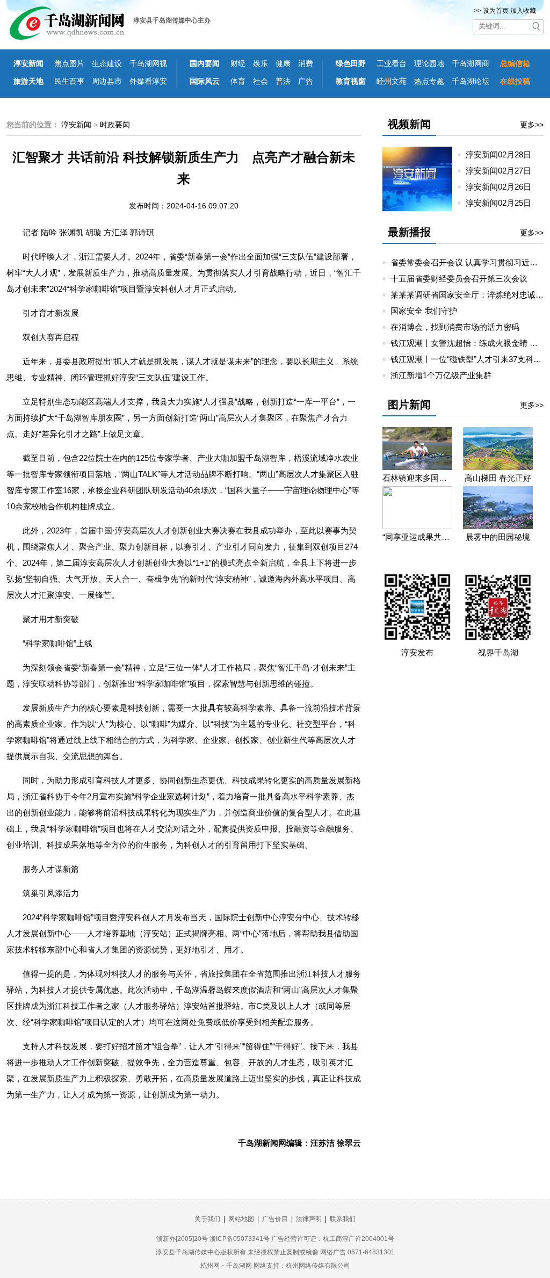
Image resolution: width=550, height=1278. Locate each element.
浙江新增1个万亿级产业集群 (440, 375)
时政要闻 (115, 124)
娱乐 (260, 63)
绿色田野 (351, 63)
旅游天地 (28, 81)
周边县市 (107, 81)
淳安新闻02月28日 (503, 154)
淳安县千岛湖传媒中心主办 (172, 20)
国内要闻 (205, 63)
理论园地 (429, 63)
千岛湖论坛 (470, 81)
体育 (237, 81)
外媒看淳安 (148, 81)
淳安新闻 (28, 63)
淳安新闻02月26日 (503, 186)
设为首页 (496, 11)
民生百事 (69, 81)
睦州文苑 (392, 81)
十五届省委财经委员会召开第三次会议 (458, 278)
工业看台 (392, 63)
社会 (260, 81)
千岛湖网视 (148, 63)
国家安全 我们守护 (423, 310)
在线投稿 (515, 81)
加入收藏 (523, 11)
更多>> (532, 124)
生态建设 (107, 63)
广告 (305, 81)
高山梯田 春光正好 (498, 477)
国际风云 (205, 81)
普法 (283, 81)
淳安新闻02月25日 (503, 202)
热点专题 (429, 81)
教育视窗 (351, 81)
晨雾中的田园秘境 (498, 536)
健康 (283, 63)
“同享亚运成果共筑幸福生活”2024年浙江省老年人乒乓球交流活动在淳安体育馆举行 (417, 536)
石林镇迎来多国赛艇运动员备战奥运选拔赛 (417, 477)
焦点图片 (69, 63)
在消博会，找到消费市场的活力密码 (454, 326)
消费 (305, 63)
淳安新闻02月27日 (503, 170)
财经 (237, 63)
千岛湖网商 (470, 63)
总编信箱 (515, 63)
